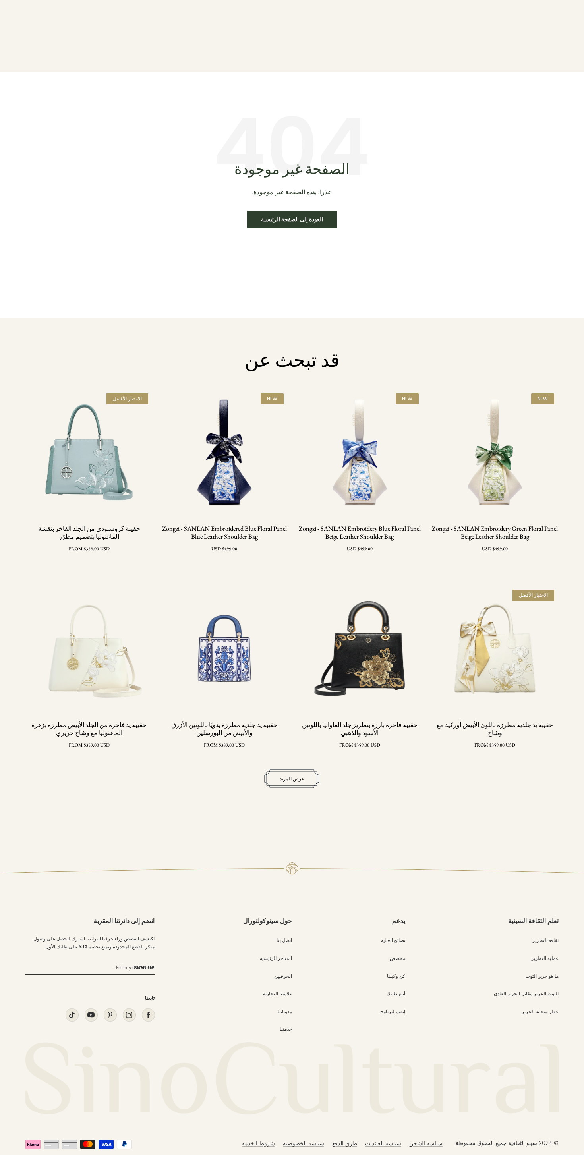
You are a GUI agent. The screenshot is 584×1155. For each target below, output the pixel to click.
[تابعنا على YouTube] (91, 1015)
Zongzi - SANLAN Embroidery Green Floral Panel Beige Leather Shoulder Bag (495, 533)
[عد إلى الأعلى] (562, 1077)
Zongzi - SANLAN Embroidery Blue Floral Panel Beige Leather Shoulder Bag (360, 533)
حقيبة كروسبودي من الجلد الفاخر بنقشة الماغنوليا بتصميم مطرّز (89, 533)
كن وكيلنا (396, 976)
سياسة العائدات (383, 1143)
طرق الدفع (344, 1143)
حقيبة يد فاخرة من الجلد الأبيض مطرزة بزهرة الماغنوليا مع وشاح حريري (89, 729)
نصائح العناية (393, 940)
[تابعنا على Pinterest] (110, 1015)
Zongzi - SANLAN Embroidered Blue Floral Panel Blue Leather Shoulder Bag (224, 533)
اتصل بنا (284, 940)
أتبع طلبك (396, 993)
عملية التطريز (545, 958)
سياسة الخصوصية (303, 1143)
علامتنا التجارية (277, 993)
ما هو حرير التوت (542, 976)
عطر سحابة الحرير (540, 1011)
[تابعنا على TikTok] (72, 1015)
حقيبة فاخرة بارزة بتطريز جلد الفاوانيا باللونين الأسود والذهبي (360, 729)
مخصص (397, 958)
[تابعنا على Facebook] (148, 1015)
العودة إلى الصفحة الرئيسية (292, 219)
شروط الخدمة (258, 1143)
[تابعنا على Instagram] (129, 1015)
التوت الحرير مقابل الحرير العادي (526, 993)
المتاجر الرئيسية (276, 958)
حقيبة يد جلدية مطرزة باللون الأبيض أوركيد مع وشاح (495, 729)
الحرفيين (283, 976)
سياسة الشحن (426, 1143)
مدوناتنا (285, 1011)
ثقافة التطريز (545, 940)
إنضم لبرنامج (392, 1011)
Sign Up (144, 967)
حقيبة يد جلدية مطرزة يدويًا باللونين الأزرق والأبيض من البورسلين (224, 729)
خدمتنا (286, 1028)
